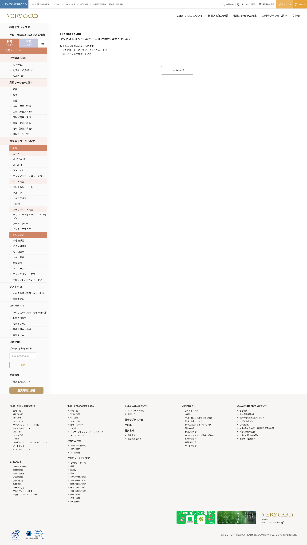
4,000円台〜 (19, 75)
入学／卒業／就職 (22, 106)
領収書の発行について (194, 428)
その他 (16, 203)
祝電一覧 (17, 410)
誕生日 (16, 94)
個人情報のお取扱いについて (252, 417)
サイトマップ (191, 445)
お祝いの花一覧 (20, 466)
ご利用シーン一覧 (78, 462)
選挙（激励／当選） (23, 128)
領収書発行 (18, 298)
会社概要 (243, 410)
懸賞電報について (22, 381)
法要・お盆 (75, 498)
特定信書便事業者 (247, 431)
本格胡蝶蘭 (18, 240)
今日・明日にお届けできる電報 (27, 34)
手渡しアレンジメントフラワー (28, 279)
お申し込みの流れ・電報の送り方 (30, 312)
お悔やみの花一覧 (78, 445)
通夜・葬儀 (75, 494)
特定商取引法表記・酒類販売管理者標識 (257, 428)
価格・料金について (193, 421)
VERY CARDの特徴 (136, 410)
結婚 (15, 89)
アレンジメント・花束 (24, 274)
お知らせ (189, 414)
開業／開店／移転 (22, 122)
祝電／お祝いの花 (218, 16)
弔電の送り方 (19, 323)
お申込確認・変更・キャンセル (28, 293)
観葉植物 (17, 262)
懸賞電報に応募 (26, 390)
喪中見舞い (75, 501)
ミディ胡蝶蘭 (19, 246)
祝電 (15, 147)
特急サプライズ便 (19, 27)
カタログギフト (21, 198)
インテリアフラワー (23, 229)
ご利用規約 (244, 424)
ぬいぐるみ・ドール (23, 187)
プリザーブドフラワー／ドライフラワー (29, 216)
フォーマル (18, 170)
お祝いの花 (18, 234)
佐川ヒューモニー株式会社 (271, 522)
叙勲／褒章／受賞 (22, 117)
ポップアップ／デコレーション (28, 175)
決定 (23, 365)
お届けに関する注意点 (249, 435)
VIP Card (17, 164)
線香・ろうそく (77, 424)
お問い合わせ (191, 431)
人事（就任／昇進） (23, 111)
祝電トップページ (14, 50)
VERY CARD (19, 159)
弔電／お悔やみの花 (244, 16)
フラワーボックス (22, 268)
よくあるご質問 (191, 410)
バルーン (17, 192)
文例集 (296, 16)
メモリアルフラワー (79, 435)
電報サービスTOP (247, 438)
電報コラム (18, 334)
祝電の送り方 (19, 318)
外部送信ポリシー (247, 421)
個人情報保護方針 (247, 414)
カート (302, 4)
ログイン (286, 4)
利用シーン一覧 (20, 134)
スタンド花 (18, 257)
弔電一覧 (74, 410)
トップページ (177, 70)
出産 (15, 100)
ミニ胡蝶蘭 (18, 251)
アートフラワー (20, 223)
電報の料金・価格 (22, 329)
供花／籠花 (75, 449)
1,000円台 (18, 64)
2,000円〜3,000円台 (23, 70)
